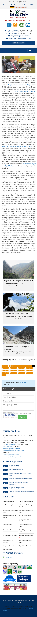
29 (13, 370)
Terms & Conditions (21, 600)
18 (16, 368)
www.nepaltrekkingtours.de (12, 457)
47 (29, 372)
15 (8, 368)
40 (10, 372)
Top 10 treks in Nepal (26, 501)
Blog (4, 600)
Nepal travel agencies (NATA (24, 91)
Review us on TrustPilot (10, 5)
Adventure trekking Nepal (25, 506)
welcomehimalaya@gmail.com (20, 38)
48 (32, 372)
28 (10, 370)
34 (26, 370)
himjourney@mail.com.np (20, 36)
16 (10, 368)
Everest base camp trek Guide (16, 314)
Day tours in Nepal (25, 515)
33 (24, 370)
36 (32, 370)
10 (28, 366)
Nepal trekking (24, 85)
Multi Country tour (9, 505)
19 (18, 368)
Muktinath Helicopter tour (26, 511)
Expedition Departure (26, 546)
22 (26, 368)
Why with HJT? (18, 43)
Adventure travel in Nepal (9, 516)
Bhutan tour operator (16, 469)
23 (29, 368)
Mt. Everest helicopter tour (10, 511)
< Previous (5, 366)
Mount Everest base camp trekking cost (20, 474)
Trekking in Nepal (8, 501)
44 (21, 372)
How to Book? (23, 5)
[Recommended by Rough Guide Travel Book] (15, 25)
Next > (3, 375)
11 (31, 366)
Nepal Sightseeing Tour (25, 531)
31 (18, 370)
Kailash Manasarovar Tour (25, 525)
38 (5, 372)
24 (32, 368)
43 (18, 372)
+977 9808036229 (14, 33)
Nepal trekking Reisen (16, 487)
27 (8, 370)
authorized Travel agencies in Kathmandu (17, 146)
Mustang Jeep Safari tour (25, 541)
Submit (22, 417)
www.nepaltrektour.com (11, 455)
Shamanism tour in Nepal (25, 520)
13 (2, 368)
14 (5, 368)
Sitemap (31, 600)
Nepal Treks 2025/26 (26, 536)
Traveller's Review (9, 530)
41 (13, 372)
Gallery (19, 602)
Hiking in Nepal (7, 549)
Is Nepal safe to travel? (8, 541)
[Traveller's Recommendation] (27, 25)
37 (2, 372)
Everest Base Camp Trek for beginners (18, 483)
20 (21, 368)
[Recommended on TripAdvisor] (21, 25)
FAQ (31, 5)
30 (16, 370)
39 (8, 372)
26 (5, 370)
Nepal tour (12, 85)
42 (16, 372)
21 (24, 368)
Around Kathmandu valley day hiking (21, 491)
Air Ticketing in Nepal (10, 535)
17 (13, 368)
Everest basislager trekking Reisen (20, 478)
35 (29, 370)
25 (2, 370)
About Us (10, 600)
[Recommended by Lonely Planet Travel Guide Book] (9, 25)
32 (21, 370)
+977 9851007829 (13, 31)
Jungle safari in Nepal (10, 546)
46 (26, 372)
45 (24, 372)
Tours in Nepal (7, 524)
